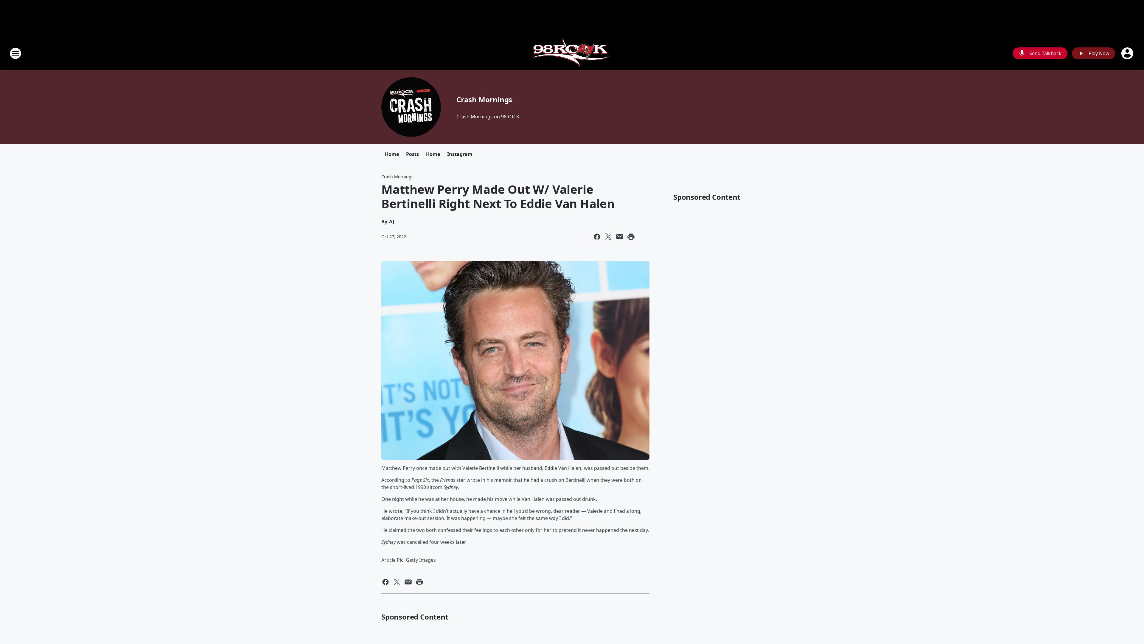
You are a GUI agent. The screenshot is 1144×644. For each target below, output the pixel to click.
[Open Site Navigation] (15, 53)
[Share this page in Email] (619, 237)
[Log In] (1127, 53)
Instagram (459, 154)
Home (392, 154)
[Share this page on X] (608, 237)
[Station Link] (572, 53)
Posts (412, 154)
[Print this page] (631, 237)
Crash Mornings (484, 99)
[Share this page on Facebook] (597, 237)
